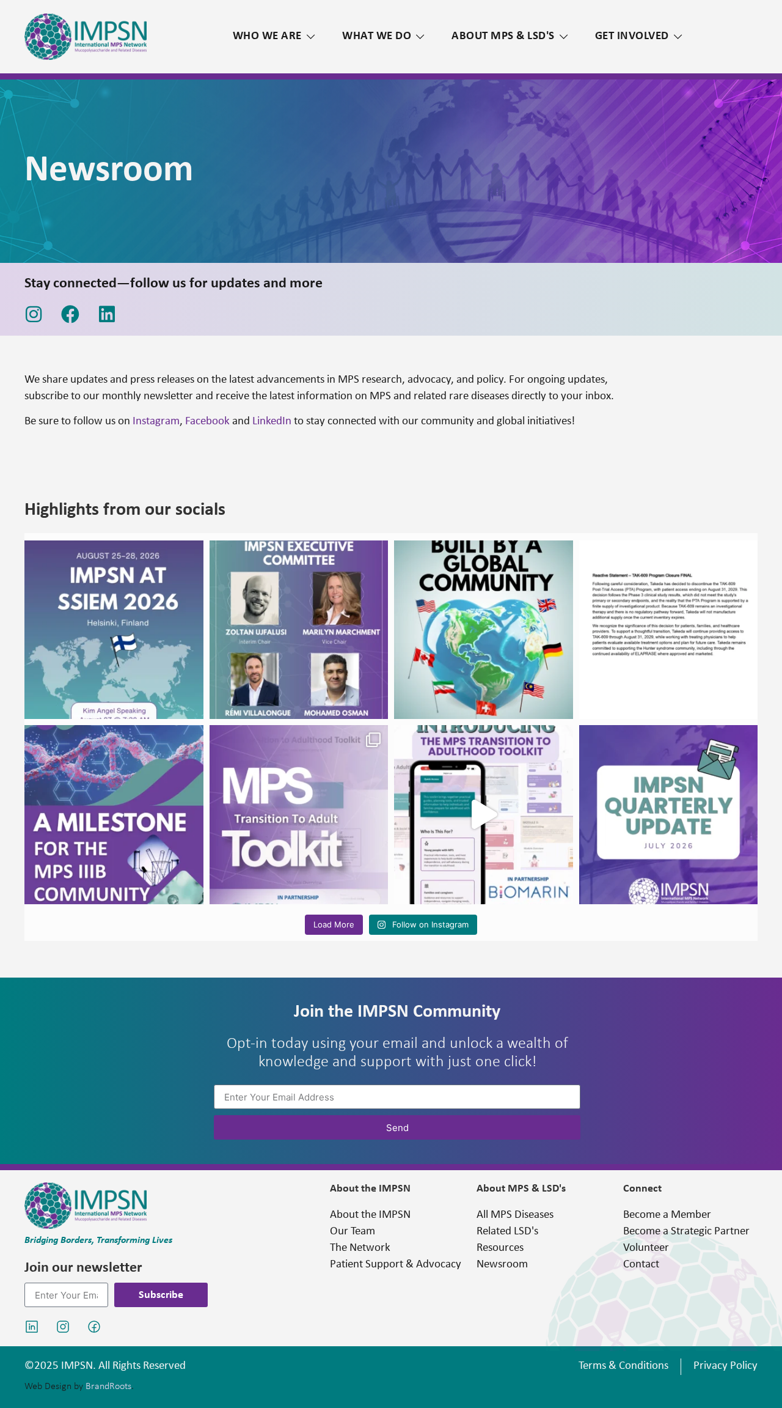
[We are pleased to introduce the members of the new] (299, 630)
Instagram (156, 421)
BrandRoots (108, 1386)
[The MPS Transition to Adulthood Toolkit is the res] (483, 630)
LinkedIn (271, 421)
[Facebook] (70, 314)
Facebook (207, 421)
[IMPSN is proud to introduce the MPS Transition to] (483, 814)
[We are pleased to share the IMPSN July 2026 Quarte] (668, 814)
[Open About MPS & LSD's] (563, 37)
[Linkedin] (107, 314)
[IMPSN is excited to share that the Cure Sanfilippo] (113, 814)
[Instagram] (33, 314)
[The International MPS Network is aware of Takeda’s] (668, 630)
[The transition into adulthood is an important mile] (299, 814)
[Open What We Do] (420, 37)
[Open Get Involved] (678, 37)
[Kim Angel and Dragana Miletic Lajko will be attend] (113, 630)
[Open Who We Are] (310, 37)
